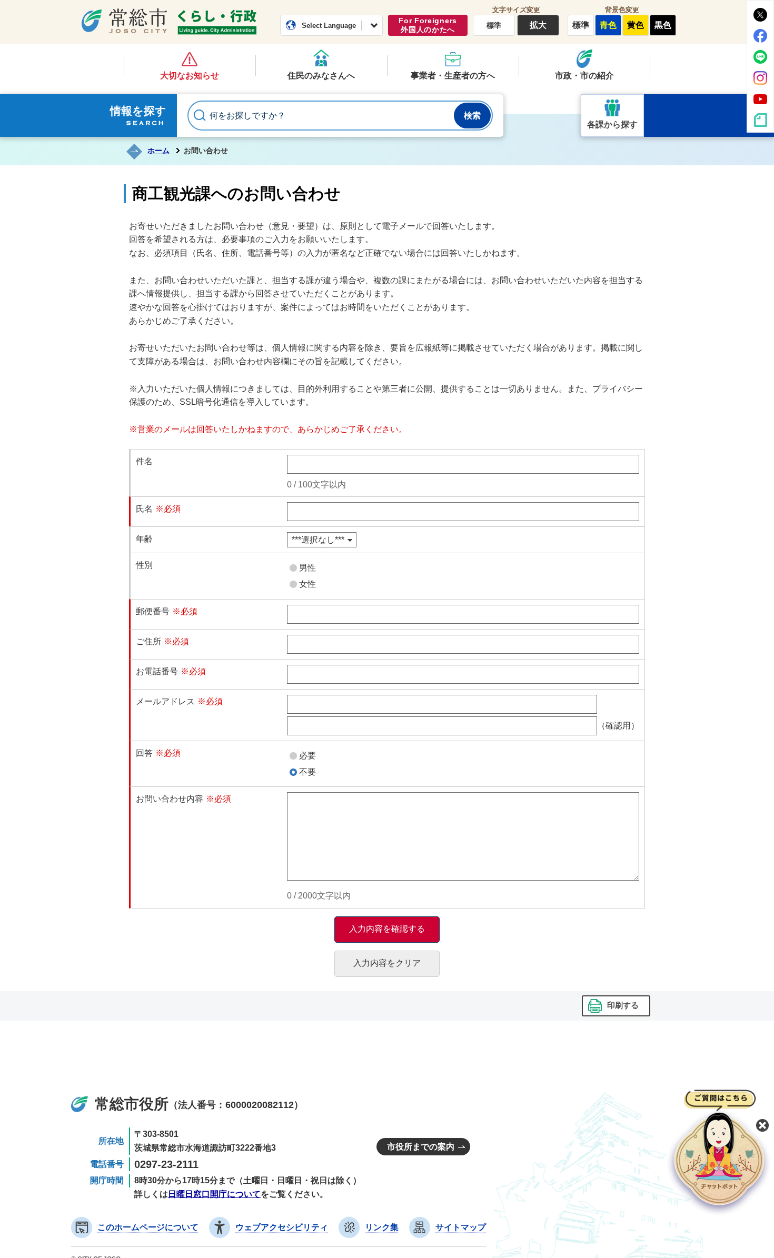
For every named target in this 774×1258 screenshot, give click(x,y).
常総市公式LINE (760, 57)
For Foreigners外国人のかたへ (428, 25)
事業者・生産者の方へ (453, 75)
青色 (608, 25)
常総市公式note (760, 120)
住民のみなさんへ (321, 75)
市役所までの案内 (420, 1146)
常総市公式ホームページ (124, 20)
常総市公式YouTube (760, 99)
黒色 (662, 25)
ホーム (158, 150)
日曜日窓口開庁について (214, 1194)
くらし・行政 (216, 22)
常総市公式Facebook (760, 36)
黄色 (635, 25)
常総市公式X (760, 15)
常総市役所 (131, 1104)
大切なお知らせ (189, 75)
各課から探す (612, 124)
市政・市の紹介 (584, 75)
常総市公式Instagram (760, 78)
